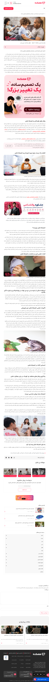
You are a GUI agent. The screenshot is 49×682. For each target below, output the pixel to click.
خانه (44, 14)
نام (47, 606)
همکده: (14, 2)
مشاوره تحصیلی (40, 559)
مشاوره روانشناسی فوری (32, 197)
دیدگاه (46, 589)
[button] (44, 8)
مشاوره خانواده (40, 562)
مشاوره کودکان (35, 453)
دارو (42, 541)
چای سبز (26, 220)
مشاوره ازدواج (40, 556)
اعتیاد (42, 535)
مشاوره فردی (41, 565)
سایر (42, 544)
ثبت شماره (24, 490)
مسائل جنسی (40, 553)
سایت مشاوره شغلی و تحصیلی (28, 139)
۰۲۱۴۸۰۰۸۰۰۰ (17, 4)
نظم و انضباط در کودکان (25, 453)
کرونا (42, 550)
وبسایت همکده (22, 129)
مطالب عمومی (40, 568)
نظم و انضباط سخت (15, 453)
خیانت (42, 538)
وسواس (41, 571)
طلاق (42, 547)
